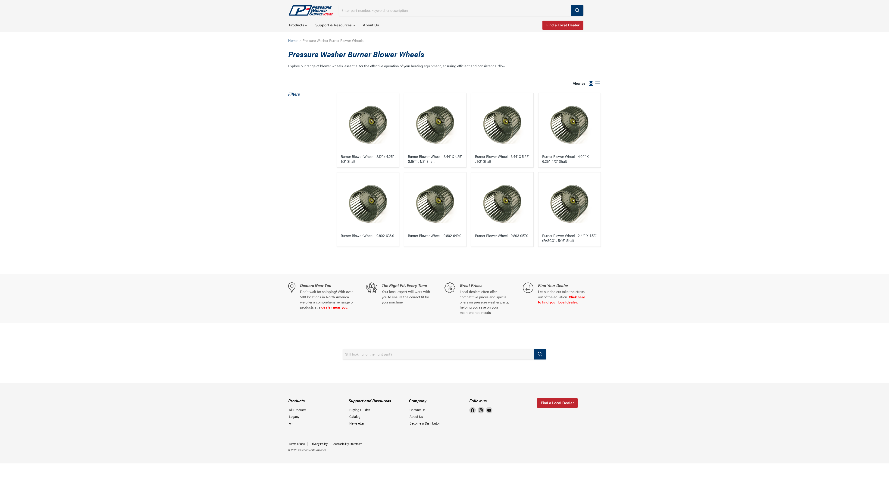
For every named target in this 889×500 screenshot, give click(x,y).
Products (297, 25)
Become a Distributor (425, 423)
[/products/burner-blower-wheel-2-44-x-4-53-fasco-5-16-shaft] (569, 203)
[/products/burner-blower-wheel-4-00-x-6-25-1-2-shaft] (569, 124)
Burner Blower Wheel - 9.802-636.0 (367, 235)
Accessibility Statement (347, 443)
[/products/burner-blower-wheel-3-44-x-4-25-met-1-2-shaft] (435, 124)
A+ (291, 423)
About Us (371, 25)
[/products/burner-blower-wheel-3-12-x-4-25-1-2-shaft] (368, 124)
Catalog (354, 416)
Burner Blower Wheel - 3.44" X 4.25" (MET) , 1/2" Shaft (435, 159)
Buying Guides (359, 409)
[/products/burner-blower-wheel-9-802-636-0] (368, 203)
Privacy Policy (319, 443)
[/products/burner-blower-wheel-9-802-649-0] (435, 203)
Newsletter (356, 423)
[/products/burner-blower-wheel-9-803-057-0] (502, 203)
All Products (297, 409)
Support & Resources (334, 25)
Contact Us (418, 409)
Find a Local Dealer (562, 25)
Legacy (294, 416)
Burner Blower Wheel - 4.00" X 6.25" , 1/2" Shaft (565, 159)
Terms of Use (297, 443)
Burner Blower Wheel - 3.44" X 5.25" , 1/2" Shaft (502, 159)
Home (292, 40)
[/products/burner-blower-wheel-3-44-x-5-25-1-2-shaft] (502, 124)
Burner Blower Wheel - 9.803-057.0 (501, 235)
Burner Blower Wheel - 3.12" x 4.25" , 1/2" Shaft (368, 159)
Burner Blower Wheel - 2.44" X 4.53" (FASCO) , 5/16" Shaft (569, 238)
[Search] (577, 10)
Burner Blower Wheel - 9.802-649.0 (434, 235)
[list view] (597, 83)
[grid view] (591, 83)
